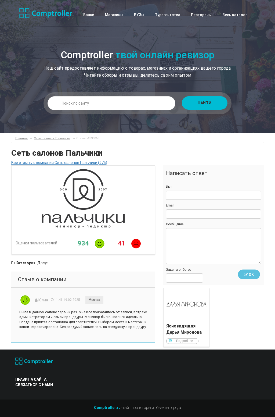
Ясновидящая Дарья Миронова (186, 317)
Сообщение (174, 224)
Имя (169, 187)
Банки (88, 15)
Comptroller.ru (107, 407)
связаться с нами (34, 385)
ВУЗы (139, 15)
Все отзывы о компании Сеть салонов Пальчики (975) (59, 163)
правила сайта (30, 379)
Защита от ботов (178, 270)
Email (170, 205)
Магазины (114, 15)
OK (251, 274)
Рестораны (201, 15)
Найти (205, 103)
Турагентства (167, 15)
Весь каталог (234, 15)
